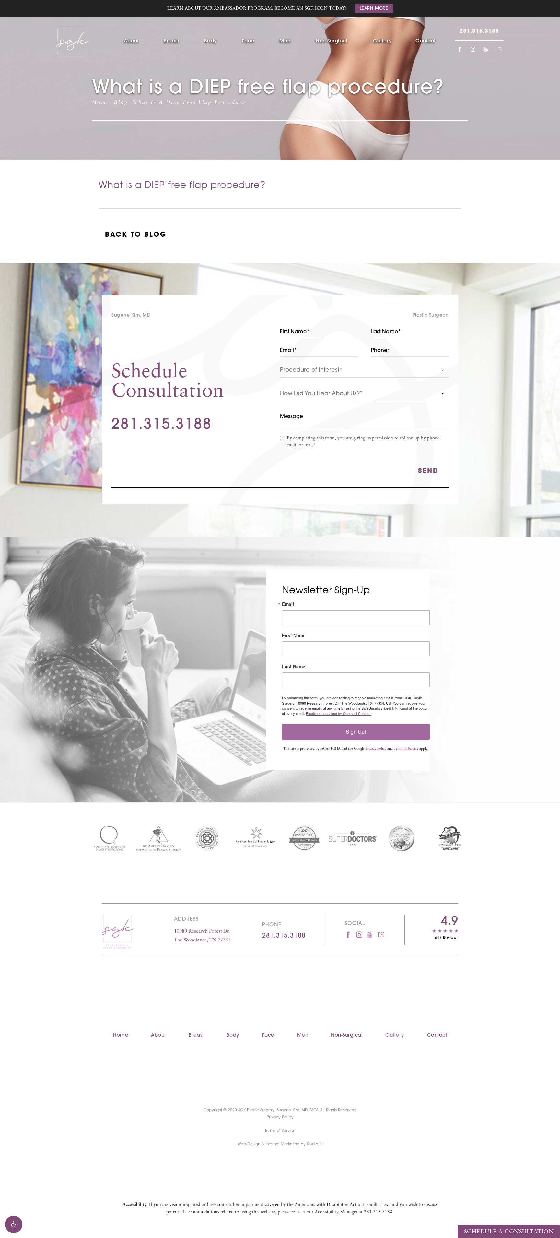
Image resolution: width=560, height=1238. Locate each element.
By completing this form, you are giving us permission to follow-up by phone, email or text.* (364, 442)
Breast (171, 41)
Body (210, 41)
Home (101, 102)
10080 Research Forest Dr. (202, 936)
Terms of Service (406, 749)
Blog (121, 102)
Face (248, 41)
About (131, 41)
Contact (425, 41)
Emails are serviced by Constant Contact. (338, 713)
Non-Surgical (331, 41)
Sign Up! (356, 731)
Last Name (293, 666)
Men (285, 41)
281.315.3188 (378, 1212)
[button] (13, 1224)
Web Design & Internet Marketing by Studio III (280, 1144)
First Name (294, 635)
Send (428, 471)
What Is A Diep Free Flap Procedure (189, 102)
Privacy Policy (376, 749)
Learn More (374, 8)
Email (288, 604)
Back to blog (136, 235)
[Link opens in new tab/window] (459, 49)
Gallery (382, 41)
